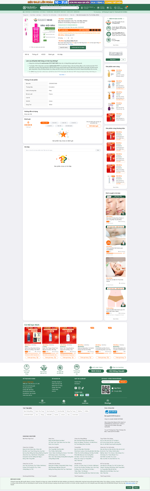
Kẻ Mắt (96, 453)
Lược (114, 456)
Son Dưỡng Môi (89, 454)
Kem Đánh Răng (90, 440)
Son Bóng (90, 456)
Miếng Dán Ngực (37, 456)
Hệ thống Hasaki (116, 371)
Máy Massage (52, 467)
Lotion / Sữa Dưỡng (60, 454)
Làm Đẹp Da (103, 465)
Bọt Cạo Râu (26, 453)
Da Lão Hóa (77, 467)
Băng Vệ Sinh (26, 449)
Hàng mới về (57, 12)
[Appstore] (117, 388)
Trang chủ (25, 15)
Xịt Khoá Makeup (84, 453)
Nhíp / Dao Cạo (114, 471)
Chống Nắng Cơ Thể (28, 469)
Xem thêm (70, 44)
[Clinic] (42, 402)
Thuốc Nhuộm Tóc (113, 454)
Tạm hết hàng (64, 47)
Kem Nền (81, 449)
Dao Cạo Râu (41, 451)
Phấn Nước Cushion (79, 451)
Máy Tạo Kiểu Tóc (105, 458)
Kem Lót (76, 449)
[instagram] (79, 388)
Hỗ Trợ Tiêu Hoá (104, 440)
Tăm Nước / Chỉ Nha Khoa (90, 442)
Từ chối (129, 487)
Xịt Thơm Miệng (78, 444)
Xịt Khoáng (51, 454)
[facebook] (76, 388)
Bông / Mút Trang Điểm (29, 458)
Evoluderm (69, 19)
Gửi (98, 150)
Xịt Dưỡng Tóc (104, 454)
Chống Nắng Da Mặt (54, 458)
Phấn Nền (86, 449)
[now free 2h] (61, 18)
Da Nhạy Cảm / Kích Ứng (92, 467)
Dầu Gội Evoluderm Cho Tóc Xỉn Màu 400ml (87, 15)
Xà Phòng (30, 465)
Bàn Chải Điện (86, 444)
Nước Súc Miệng (78, 442)
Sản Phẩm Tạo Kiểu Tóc (106, 456)
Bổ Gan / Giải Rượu (114, 442)
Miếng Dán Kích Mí (105, 471)
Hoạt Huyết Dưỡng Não (115, 444)
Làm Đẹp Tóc (110, 465)
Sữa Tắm (25, 465)
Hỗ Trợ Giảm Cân (119, 465)
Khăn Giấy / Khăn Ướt (35, 449)
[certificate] (116, 412)
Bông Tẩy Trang (78, 458)
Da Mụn (83, 467)
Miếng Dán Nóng (34, 453)
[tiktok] (83, 388)
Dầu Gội (72, 15)
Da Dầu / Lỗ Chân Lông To (81, 465)
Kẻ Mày (92, 453)
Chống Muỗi (41, 454)
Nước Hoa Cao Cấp (65, 442)
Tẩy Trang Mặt (52, 449)
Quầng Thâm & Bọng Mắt (80, 473)
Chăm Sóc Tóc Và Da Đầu (49, 15)
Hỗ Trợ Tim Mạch (114, 440)
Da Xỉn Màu (91, 469)
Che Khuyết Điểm (89, 451)
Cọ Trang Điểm (87, 458)
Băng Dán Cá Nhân (53, 465)
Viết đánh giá (93, 126)
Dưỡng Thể (26, 467)
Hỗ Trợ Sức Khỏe (104, 442)
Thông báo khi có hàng (77, 47)
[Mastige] (108, 401)
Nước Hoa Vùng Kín (54, 444)
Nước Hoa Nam (60, 440)
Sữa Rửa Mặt (60, 449)
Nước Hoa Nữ (52, 440)
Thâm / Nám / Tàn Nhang (80, 471)
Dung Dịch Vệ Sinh (27, 456)
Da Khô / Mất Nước (93, 465)
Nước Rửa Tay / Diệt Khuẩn (30, 454)
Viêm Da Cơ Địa (95, 473)
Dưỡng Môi (70, 456)
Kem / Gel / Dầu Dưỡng (54, 456)
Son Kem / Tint (78, 456)
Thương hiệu (49, 12)
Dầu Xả (107, 449)
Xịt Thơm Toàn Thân (54, 442)
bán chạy (63, 12)
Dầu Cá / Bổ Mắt (104, 444)
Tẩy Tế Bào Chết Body (40, 465)
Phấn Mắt (76, 454)
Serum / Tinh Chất (67, 453)
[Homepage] (30, 7)
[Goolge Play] (117, 391)
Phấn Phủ (77, 453)
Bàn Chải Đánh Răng (79, 440)
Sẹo (89, 473)
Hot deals (43, 12)
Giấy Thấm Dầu (78, 460)
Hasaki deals (35, 12)
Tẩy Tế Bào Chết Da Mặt (55, 451)
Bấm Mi (110, 469)
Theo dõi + (113, 59)
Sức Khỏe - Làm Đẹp (35, 15)
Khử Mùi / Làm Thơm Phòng (30, 451)
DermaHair (76, 12)
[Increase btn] (72, 38)
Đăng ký (123, 382)
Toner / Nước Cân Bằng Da (56, 453)
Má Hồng (97, 451)
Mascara (82, 454)
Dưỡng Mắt (64, 456)
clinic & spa (70, 12)
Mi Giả (114, 469)
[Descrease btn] (65, 38)
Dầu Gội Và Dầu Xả (63, 15)
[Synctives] (85, 402)
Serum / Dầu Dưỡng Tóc (117, 453)
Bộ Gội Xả (102, 451)
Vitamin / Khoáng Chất (106, 467)
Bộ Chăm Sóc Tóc (115, 458)
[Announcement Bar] (75, 2)
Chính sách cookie (130, 483)
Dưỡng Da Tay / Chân (34, 467)
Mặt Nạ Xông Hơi (43, 453)
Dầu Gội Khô (112, 449)
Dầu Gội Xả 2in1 (120, 449)
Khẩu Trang (69, 465)
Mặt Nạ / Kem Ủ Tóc (105, 453)
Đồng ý (136, 487)
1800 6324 (96, 371)
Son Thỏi (85, 456)
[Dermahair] (64, 402)
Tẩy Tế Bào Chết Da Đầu (112, 451)
